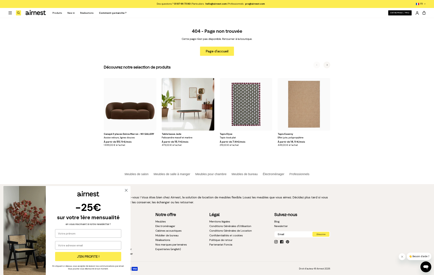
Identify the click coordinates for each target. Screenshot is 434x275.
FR (421, 3)
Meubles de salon (137, 174)
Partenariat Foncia (220, 244)
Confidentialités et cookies (226, 235)
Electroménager (165, 226)
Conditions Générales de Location (230, 230)
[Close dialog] (126, 190)
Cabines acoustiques (168, 230)
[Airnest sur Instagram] (276, 241)
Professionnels (299, 174)
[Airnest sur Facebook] (281, 241)
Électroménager (273, 174)
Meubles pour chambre (210, 174)
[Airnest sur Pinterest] (287, 241)
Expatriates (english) (168, 249)
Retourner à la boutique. (237, 39)
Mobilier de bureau (167, 235)
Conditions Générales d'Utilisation (230, 226)
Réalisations (162, 240)
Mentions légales (219, 221)
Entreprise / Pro (399, 12)
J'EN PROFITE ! (88, 256)
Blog (277, 221)
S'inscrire (321, 234)
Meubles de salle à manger (172, 174)
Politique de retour (221, 240)
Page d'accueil (217, 51)
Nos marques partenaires (171, 244)
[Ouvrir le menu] (10, 13)
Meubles (160, 221)
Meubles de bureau (245, 174)
